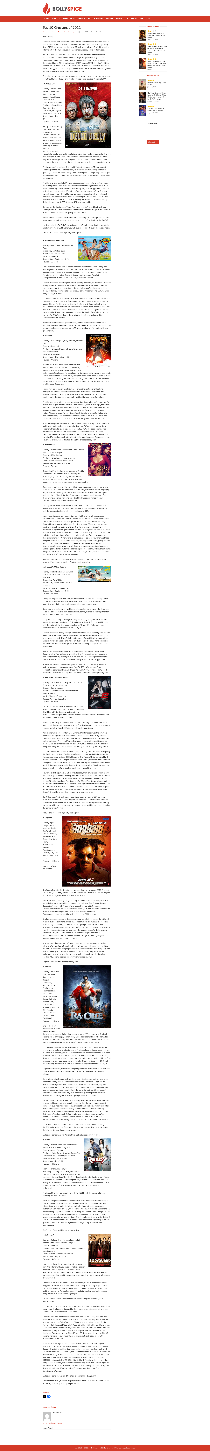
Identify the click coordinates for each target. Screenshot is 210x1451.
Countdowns (47, 32)
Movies (60, 32)
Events (119, 19)
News (46, 19)
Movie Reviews (69, 19)
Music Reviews (84, 19)
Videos (134, 19)
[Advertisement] (127, 7)
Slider (66, 32)
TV (127, 19)
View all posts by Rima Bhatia (52, 1423)
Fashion (109, 19)
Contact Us (145, 19)
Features (56, 19)
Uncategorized (73, 32)
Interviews (98, 19)
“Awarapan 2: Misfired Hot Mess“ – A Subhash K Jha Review (156, 35)
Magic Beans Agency (129, 1448)
